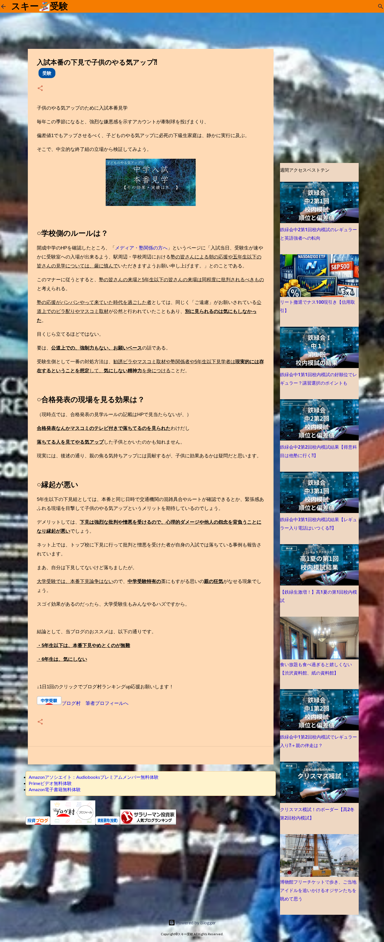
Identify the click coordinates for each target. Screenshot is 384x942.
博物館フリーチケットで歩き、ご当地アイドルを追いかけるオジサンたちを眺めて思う (318, 890)
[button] (40, 88)
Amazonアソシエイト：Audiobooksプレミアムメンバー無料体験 (94, 777)
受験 (46, 73)
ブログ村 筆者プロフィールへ (95, 703)
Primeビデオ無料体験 (50, 783)
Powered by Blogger (195, 922)
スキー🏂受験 (39, 6)
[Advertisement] (151, 865)
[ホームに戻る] (3, 6)
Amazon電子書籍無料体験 (55, 789)
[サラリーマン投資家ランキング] (148, 823)
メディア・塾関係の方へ (141, 248)
